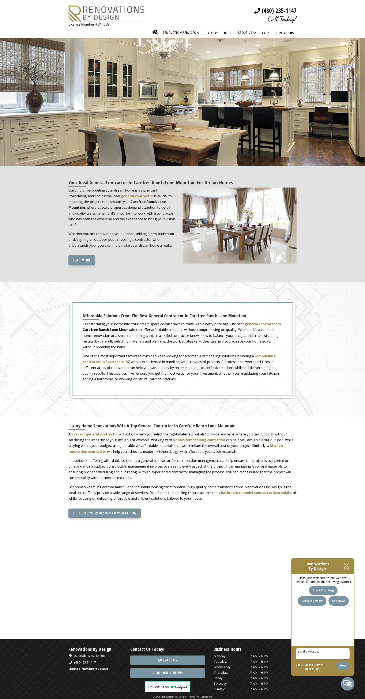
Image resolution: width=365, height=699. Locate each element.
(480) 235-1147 (278, 11)
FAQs (266, 33)
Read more (82, 259)
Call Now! (338, 601)
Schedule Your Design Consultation (105, 512)
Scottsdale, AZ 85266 (88, 656)
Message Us (167, 660)
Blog (228, 33)
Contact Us (285, 33)
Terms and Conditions (200, 696)
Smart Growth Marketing (314, 667)
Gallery (212, 33)
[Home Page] (106, 18)
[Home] (154, 33)
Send (343, 665)
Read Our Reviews (168, 672)
